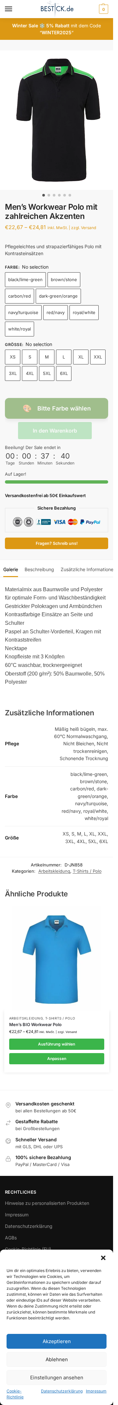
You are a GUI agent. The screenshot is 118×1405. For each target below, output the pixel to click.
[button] (103, 1258)
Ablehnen (57, 1359)
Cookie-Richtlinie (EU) (28, 1249)
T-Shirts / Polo (87, 871)
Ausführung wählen (56, 1044)
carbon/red (19, 296)
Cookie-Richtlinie (15, 1394)
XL (81, 356)
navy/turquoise (23, 312)
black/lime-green (25, 279)
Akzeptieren (57, 1341)
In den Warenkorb (55, 430)
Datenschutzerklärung (62, 1391)
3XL (13, 373)
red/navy (56, 312)
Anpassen (56, 1058)
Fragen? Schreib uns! (57, 543)
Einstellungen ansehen (56, 1377)
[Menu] (15, 9)
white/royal (19, 328)
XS (12, 356)
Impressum (96, 1391)
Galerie (10, 569)
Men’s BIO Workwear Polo (35, 1024)
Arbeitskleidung (54, 871)
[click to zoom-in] (59, 120)
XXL (98, 356)
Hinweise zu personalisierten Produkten (47, 1203)
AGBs (11, 1237)
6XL (64, 373)
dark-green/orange (58, 296)
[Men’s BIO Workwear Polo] (56, 958)
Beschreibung (39, 569)
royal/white (84, 312)
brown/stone (64, 279)
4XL (30, 373)
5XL (47, 373)
